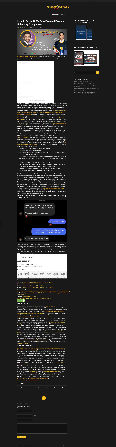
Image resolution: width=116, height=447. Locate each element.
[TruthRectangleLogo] (58, 7)
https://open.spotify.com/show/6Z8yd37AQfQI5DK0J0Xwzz (38, 287)
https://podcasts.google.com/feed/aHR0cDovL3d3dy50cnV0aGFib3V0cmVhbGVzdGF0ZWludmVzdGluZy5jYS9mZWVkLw (47, 291)
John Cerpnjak (66, 445)
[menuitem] (55, 14)
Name (35, 410)
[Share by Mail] (63, 387)
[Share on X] (30, 387)
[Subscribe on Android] (21, 301)
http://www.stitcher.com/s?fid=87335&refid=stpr (36, 285)
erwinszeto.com (21, 378)
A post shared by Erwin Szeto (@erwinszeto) (35, 100)
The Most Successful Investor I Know (83, 81)
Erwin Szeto (39, 27)
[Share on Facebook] (21, 387)
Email (35, 415)
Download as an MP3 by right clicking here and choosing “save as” (34, 298)
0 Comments (26, 27)
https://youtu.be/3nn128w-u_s (29, 296)
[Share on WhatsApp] (46, 387)
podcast (33, 27)
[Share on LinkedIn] (54, 387)
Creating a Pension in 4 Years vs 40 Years (84, 83)
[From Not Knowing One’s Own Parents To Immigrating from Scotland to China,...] (115, 223)
